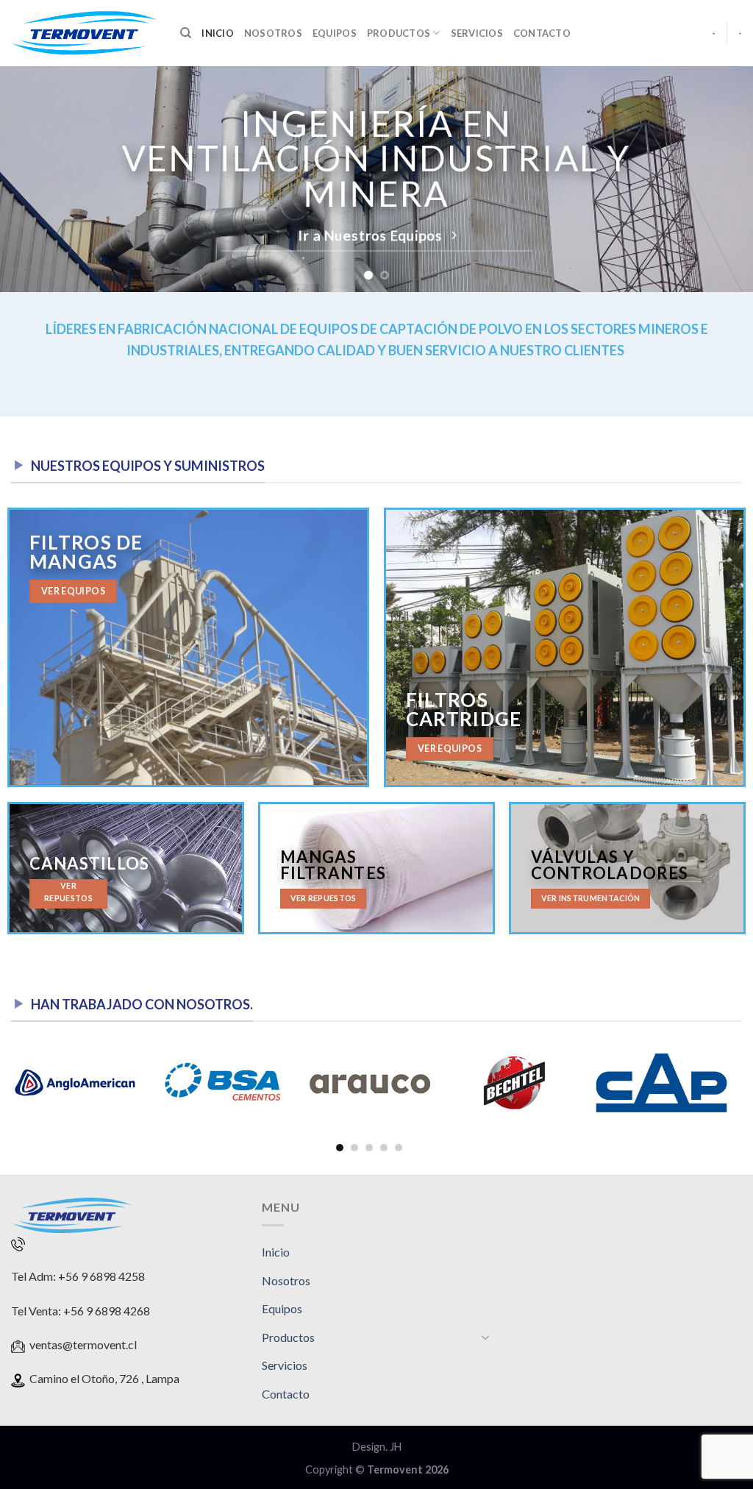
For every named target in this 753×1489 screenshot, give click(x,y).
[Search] (185, 33)
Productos (398, 33)
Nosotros (273, 33)
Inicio (217, 33)
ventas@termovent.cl (83, 1344)
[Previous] (34, 179)
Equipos (335, 33)
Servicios (477, 33)
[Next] (719, 179)
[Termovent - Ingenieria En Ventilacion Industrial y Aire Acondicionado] (84, 33)
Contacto (542, 33)
